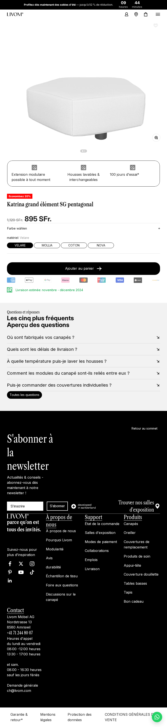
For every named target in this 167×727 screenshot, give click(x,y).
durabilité (53, 567)
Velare (20, 245)
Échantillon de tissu (62, 576)
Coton (74, 245)
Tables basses (135, 583)
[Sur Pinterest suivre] (10, 572)
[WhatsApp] (157, 717)
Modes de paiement (101, 542)
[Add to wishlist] (155, 25)
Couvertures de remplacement (136, 545)
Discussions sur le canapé (61, 597)
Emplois (91, 560)
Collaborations (97, 550)
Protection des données (80, 717)
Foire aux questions (62, 585)
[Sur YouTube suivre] (21, 572)
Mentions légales (47, 717)
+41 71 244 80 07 (20, 632)
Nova (101, 245)
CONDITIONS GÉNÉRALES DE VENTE (130, 717)
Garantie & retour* (19, 717)
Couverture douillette (141, 574)
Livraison (92, 568)
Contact (15, 610)
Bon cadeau (134, 601)
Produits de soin (137, 556)
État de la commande (102, 524)
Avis (49, 558)
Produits (133, 517)
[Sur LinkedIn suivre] (10, 581)
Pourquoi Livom (59, 540)
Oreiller (130, 532)
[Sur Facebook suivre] (10, 564)
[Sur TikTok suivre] (32, 572)
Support (93, 517)
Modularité (54, 549)
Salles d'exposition (100, 532)
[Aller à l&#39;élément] (82, 151)
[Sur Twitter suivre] (21, 564)
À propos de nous (61, 531)
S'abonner (57, 506)
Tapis (128, 592)
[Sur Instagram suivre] (32, 564)
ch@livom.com (19, 690)
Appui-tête (132, 565)
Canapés (131, 524)
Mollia (47, 245)
